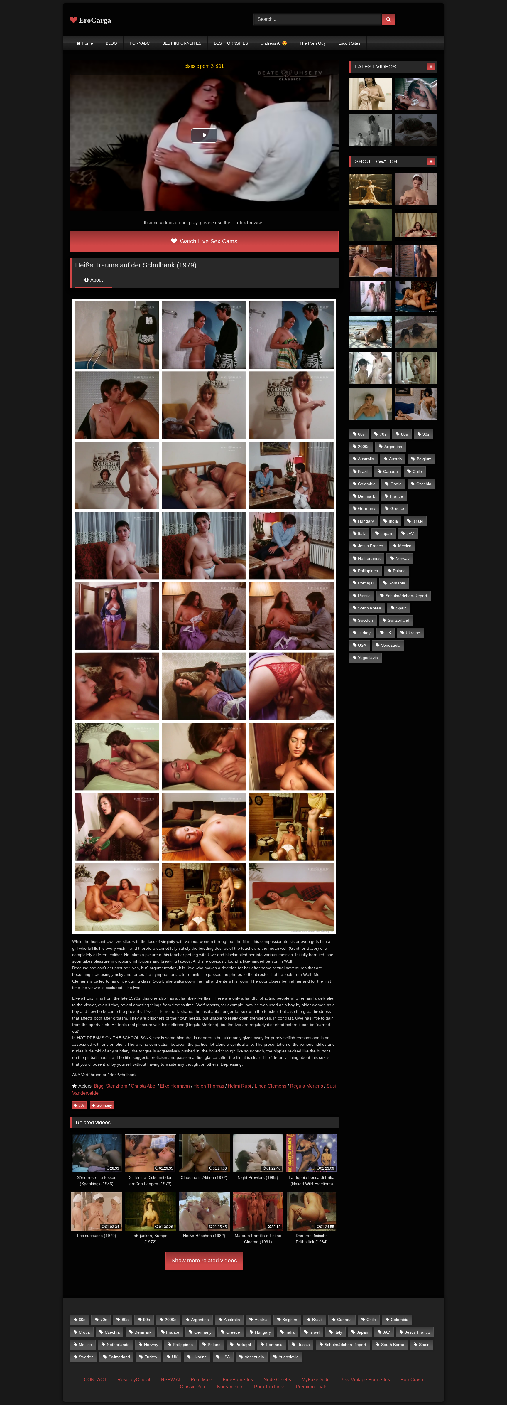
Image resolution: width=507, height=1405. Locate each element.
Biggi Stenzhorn (110, 1086)
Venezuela (390, 645)
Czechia (423, 483)
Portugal (366, 583)
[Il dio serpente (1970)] (370, 261)
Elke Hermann (175, 1086)
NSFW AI (170, 1379)
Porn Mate (201, 1379)
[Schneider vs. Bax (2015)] (370, 94)
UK (388, 632)
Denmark (366, 496)
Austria (395, 458)
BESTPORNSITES (231, 43)
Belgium (424, 458)
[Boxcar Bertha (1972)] (416, 261)
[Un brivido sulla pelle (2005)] (416, 332)
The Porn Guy (313, 43)
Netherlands (369, 558)
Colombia (367, 483)
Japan (386, 533)
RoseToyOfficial (133, 1379)
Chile (417, 471)
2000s (363, 446)
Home (87, 43)
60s (361, 434)
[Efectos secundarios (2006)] (416, 94)
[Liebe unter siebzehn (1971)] (370, 297)
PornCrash (411, 1379)
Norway (403, 558)
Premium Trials (311, 1386)
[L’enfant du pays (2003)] (370, 130)
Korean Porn (230, 1386)
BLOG (111, 43)
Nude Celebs (277, 1379)
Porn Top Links (269, 1386)
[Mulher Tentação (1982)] (416, 368)
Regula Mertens (306, 1086)
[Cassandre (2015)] (416, 130)
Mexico (404, 545)
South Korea (369, 608)
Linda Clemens (270, 1086)
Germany (104, 1105)
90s (425, 434)
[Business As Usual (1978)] (416, 297)
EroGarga (94, 20)
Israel (418, 521)
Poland (399, 570)
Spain (401, 608)
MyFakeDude (316, 1379)
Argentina (393, 446)
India (393, 521)
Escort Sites (349, 43)
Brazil (363, 471)
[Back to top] (488, 1387)
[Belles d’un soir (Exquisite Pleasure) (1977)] (416, 189)
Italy (362, 533)
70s (82, 1105)
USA (362, 645)
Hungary (366, 521)
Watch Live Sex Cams (207, 241)
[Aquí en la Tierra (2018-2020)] (370, 225)
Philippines (368, 570)
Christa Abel (143, 1086)
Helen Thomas (208, 1086)
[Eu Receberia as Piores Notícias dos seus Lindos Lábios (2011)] (370, 332)
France (396, 496)
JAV (410, 533)
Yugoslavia (368, 657)
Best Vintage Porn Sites (365, 1379)
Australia (366, 458)
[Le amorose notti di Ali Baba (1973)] (416, 225)
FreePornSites (238, 1379)
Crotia (396, 483)
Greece (397, 508)
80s (404, 434)
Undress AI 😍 (274, 43)
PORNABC (140, 43)
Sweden (365, 620)
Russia (364, 595)
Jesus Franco (370, 545)
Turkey (364, 632)
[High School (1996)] (370, 368)
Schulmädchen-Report (406, 595)
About (96, 279)
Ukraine (413, 632)
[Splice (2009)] (370, 189)
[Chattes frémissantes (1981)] (416, 404)
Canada (390, 471)
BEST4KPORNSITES (181, 43)
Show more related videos (204, 1260)
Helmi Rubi (239, 1086)
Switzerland (398, 620)
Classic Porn (193, 1386)
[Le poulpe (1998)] (370, 404)
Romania (396, 583)
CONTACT (95, 1379)
